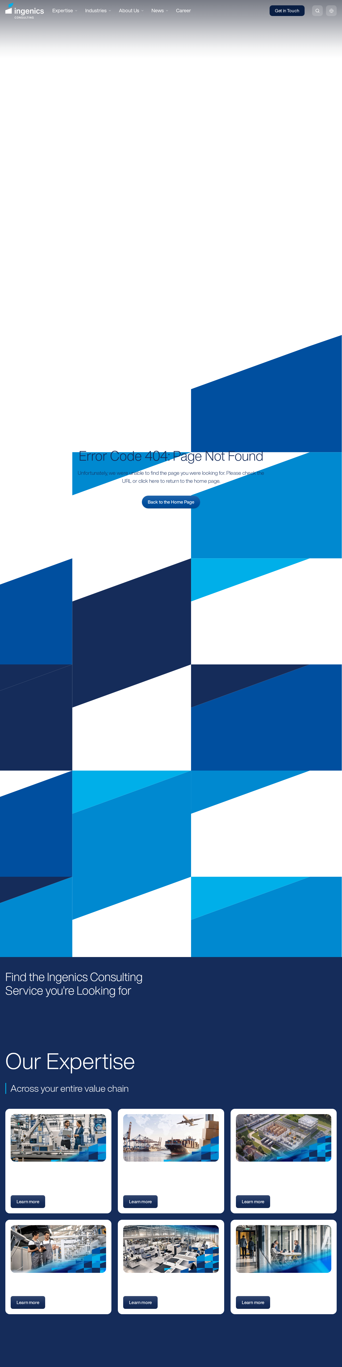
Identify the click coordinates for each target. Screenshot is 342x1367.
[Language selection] (331, 10)
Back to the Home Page (171, 502)
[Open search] (317, 10)
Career (183, 10)
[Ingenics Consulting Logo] (24, 11)
